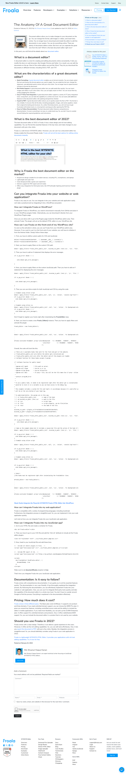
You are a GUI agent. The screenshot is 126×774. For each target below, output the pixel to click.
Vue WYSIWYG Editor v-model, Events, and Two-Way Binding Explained (100, 56)
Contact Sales (105, 3)
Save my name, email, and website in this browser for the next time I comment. (43, 702)
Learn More (34, 3)
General (16, 30)
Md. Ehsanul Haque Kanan (42, 28)
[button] (49, 10)
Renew (97, 3)
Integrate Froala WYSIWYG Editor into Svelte (99, 71)
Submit (17, 716)
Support (113, 3)
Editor (75, 28)
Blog (119, 3)
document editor (53, 51)
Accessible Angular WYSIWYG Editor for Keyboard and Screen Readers (98, 64)
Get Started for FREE (2, 387)
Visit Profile (20, 660)
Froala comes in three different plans (26, 604)
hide (100, 17)
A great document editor (36, 80)
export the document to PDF (26, 629)
